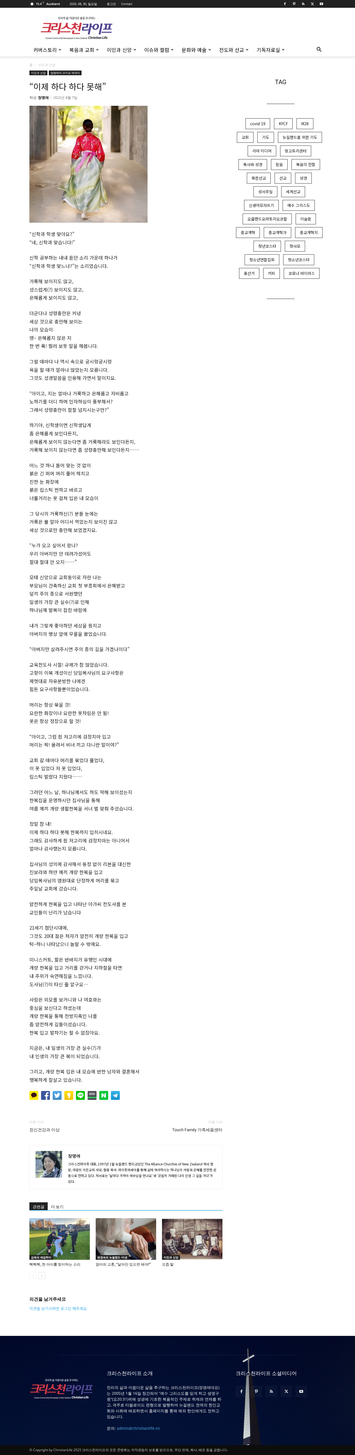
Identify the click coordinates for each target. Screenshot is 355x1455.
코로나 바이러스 (301, 273)
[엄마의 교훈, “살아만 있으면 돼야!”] (126, 1239)
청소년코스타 (299, 259)
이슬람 (305, 219)
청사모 (295, 246)
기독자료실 (268, 49)
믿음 (279, 164)
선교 (282, 178)
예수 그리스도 (298, 205)
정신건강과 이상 (44, 1129)
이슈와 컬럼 (156, 49)
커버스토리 (45, 49)
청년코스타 (267, 246)
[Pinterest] (294, 4)
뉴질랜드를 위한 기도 (300, 137)
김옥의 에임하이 (41, 1257)
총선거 (249, 273)
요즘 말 (168, 1264)
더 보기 (57, 1207)
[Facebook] (285, 4)
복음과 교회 (81, 49)
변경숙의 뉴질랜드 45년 (112, 1257)
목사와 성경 (252, 164)
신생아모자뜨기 (261, 205)
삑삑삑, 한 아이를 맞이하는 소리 (54, 1264)
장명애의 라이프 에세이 (65, 73)
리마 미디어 (262, 151)
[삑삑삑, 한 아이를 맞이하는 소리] (59, 1239)
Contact (126, 4)
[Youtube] (321, 4)
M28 (305, 123)
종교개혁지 (309, 232)
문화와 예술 (194, 49)
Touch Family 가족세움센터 (197, 1129)
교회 (245, 137)
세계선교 (293, 191)
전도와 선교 (231, 49)
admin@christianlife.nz (138, 1428)
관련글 (38, 1207)
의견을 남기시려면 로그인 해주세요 (58, 1308)
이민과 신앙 (119, 49)
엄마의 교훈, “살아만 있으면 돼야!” (123, 1264)
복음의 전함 (305, 164)
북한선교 (259, 178)
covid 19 (257, 123)
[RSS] (303, 4)
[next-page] (41, 1275)
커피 (271, 273)
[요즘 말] (192, 1239)
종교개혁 (248, 232)
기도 (265, 137)
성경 (303, 178)
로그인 (111, 4)
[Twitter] (312, 4)
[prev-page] (32, 1275)
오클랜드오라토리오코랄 (267, 219)
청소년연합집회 (262, 259)
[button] (319, 50)
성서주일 (265, 191)
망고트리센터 (295, 151)
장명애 (43, 97)
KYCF (283, 123)
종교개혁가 (277, 232)
